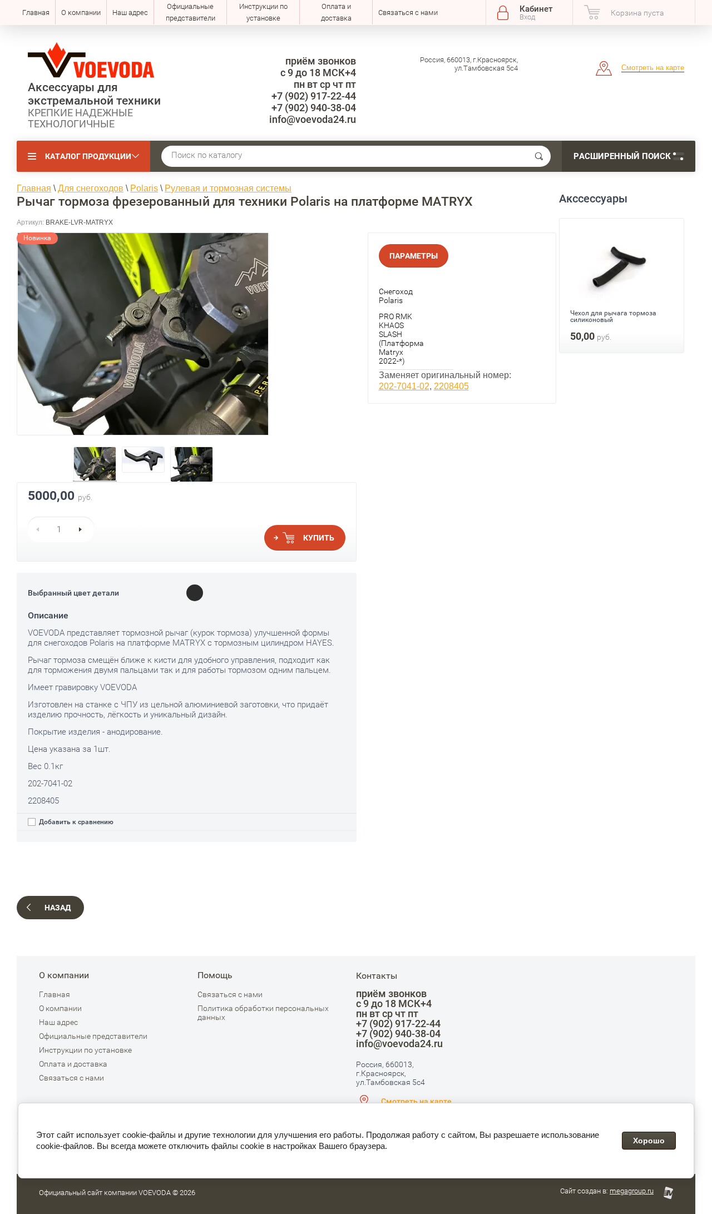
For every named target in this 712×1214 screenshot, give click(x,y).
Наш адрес (130, 12)
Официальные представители (190, 12)
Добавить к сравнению (75, 822)
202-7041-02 (404, 386)
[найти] (539, 156)
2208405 (451, 386)
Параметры (413, 255)
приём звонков (320, 61)
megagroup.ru (632, 1191)
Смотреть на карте (652, 67)
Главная (36, 12)
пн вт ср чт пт (325, 84)
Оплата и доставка (336, 12)
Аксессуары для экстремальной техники (94, 94)
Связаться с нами (408, 12)
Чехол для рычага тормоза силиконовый (613, 316)
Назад (57, 907)
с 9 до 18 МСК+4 (318, 72)
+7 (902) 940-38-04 (313, 107)
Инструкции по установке (263, 12)
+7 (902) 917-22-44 (313, 96)
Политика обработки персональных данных (263, 1013)
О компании (81, 12)
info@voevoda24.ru (312, 119)
